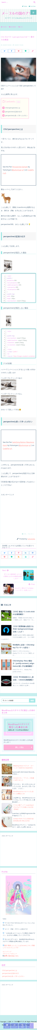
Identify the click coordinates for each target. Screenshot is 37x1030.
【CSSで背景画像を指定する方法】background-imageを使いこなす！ (23, 629)
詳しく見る (19, 747)
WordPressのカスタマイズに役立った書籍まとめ (23, 792)
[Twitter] (4, 51)
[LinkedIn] (25, 553)
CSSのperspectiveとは (12, 108)
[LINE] (25, 51)
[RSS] (18, 557)
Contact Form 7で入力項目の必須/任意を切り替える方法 (23, 820)
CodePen (6, 448)
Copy (33, 275)
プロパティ (31, 534)
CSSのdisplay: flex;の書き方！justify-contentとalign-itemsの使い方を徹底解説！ (24, 663)
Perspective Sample (20, 167)
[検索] (34, 2)
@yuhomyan (17, 170)
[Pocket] (18, 51)
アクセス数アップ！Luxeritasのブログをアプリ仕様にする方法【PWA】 (23, 807)
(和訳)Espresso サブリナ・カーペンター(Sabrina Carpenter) (23, 767)
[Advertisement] (18, 513)
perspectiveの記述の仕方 (13, 112)
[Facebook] (11, 51)
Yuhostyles (31, 539)
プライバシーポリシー (10, 954)
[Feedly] (25, 557)
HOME (5, 27)
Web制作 (13, 27)
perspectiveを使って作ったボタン (16, 115)
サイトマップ (7, 952)
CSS (21, 27)
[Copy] (32, 51)
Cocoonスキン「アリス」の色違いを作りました (23, 779)
